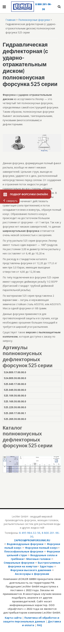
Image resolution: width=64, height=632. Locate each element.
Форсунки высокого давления (30, 570)
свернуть (12, 200)
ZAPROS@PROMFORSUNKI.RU (32, 540)
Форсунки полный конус (41, 547)
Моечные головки (38, 559)
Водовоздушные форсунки (25, 544)
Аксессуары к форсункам (32, 574)
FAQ (39, 625)
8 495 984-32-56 (29, 532)
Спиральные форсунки (19, 562)
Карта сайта (13, 617)
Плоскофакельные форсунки (23, 551)
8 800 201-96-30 (43, 6)
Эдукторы (46, 566)
